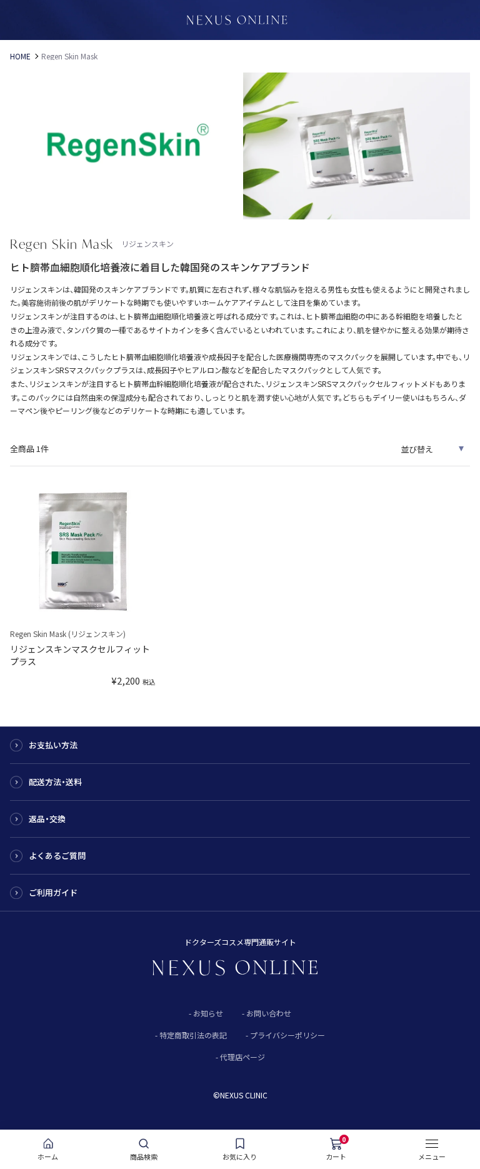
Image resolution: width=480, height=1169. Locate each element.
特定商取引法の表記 (193, 1035)
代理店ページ (242, 1056)
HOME (20, 56)
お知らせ (208, 1013)
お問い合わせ (268, 1013)
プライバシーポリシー (287, 1035)
